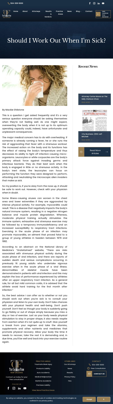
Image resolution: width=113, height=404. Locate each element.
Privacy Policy (69, 377)
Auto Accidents (43, 372)
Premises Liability (43, 385)
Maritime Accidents (43, 381)
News (69, 11)
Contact (88, 11)
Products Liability (43, 368)
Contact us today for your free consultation (16, 378)
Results (70, 372)
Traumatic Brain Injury (43, 364)
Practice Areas (59, 12)
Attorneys (36, 11)
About (25, 11)
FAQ (69, 381)
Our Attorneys (70, 364)
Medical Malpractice (43, 377)
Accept (89, 399)
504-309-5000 (98, 365)
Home (15, 11)
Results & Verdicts (48, 14)
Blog (78, 11)
